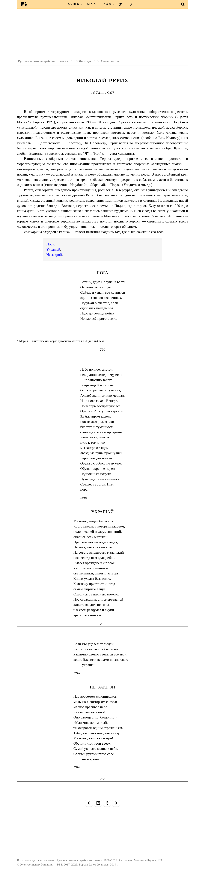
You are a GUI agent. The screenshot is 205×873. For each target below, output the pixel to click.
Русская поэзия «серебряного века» (43, 61)
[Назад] (89, 803)
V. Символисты (108, 61)
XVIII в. (74, 4)
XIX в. (92, 4)
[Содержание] (98, 803)
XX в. (108, 4)
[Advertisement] (102, 33)
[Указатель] (107, 803)
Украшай (53, 249)
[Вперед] (116, 803)
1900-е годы (82, 61)
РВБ (24, 4)
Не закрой (54, 255)
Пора (50, 244)
